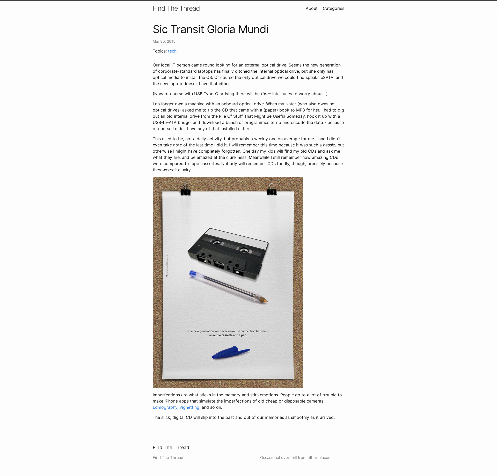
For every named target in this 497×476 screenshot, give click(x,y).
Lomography (165, 407)
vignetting (189, 407)
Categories (333, 8)
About (312, 8)
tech (172, 51)
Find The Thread (176, 8)
